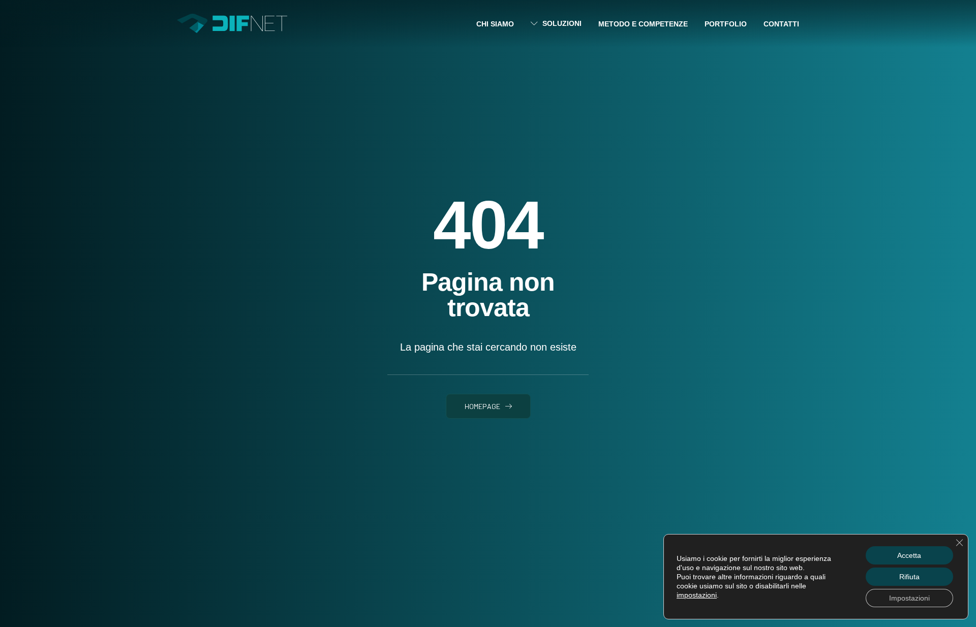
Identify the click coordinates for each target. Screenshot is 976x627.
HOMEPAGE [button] (482, 406)
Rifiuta (909, 577)
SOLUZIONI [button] (562, 23)
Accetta (909, 555)
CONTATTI (781, 24)
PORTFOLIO (726, 24)
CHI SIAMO (495, 24)
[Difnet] (232, 23)
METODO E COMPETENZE (643, 24)
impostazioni (697, 595)
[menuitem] (498, 24)
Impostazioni (909, 598)
